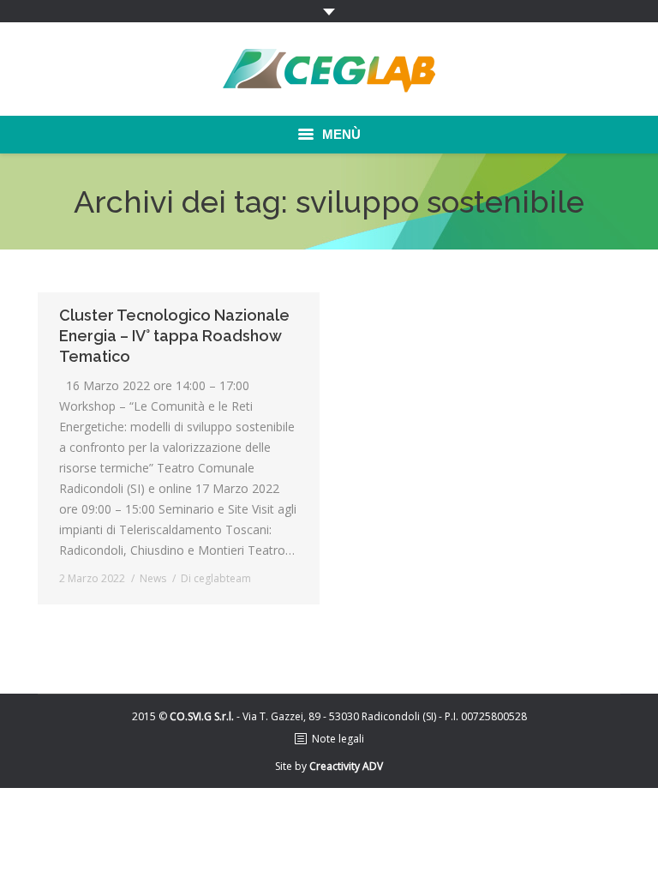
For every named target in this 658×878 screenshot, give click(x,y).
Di (216, 578)
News (153, 578)
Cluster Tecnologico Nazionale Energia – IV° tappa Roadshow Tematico (174, 335)
